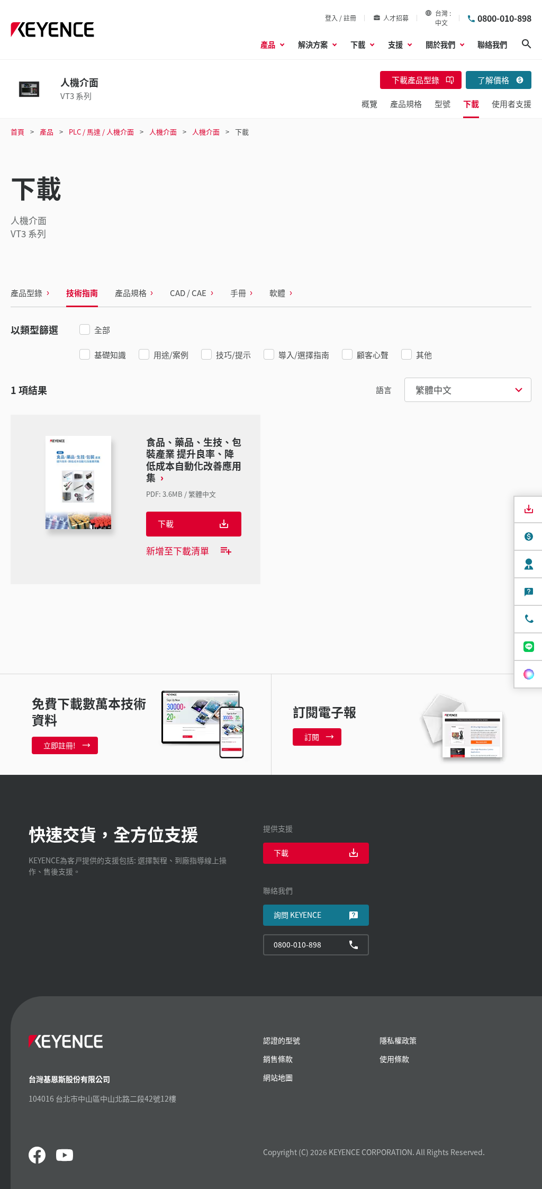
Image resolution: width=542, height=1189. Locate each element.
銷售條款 (278, 1058)
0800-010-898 (504, 18)
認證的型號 (281, 1040)
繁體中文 (433, 389)
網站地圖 (278, 1077)
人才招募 (396, 17)
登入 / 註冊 (340, 17)
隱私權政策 (398, 1040)
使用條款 (394, 1058)
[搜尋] (526, 44)
